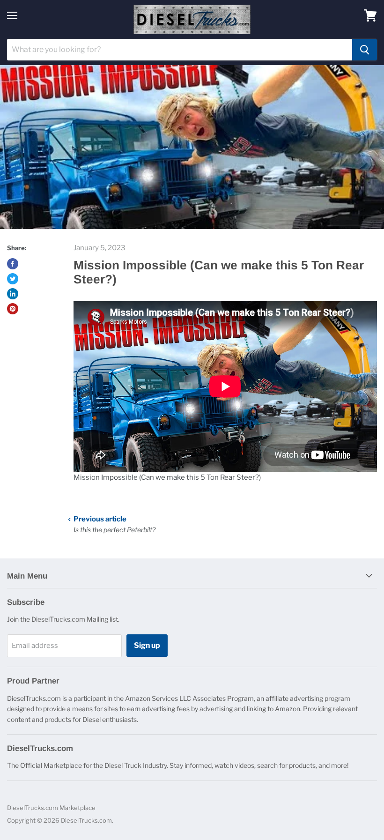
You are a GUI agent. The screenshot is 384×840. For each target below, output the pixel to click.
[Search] (364, 49)
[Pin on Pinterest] (12, 308)
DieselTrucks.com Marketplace (51, 807)
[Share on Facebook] (12, 263)
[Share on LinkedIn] (12, 293)
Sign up (147, 645)
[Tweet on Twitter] (12, 278)
